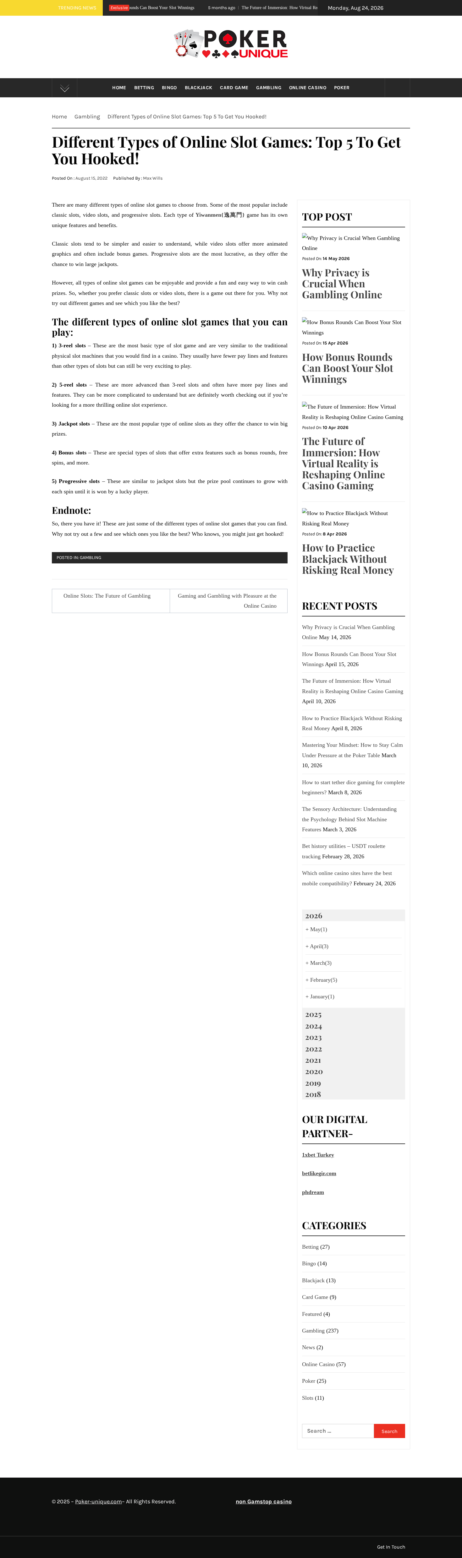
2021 (313, 1060)
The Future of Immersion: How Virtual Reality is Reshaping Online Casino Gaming (264, 7)
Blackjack (198, 87)
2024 (313, 1025)
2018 (313, 1094)
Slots (307, 1398)
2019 (313, 1083)
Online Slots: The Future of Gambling (107, 596)
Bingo (169, 87)
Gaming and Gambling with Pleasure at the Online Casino (227, 601)
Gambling (268, 87)
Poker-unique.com (98, 1501)
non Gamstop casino (264, 1501)
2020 (314, 1071)
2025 (313, 1014)
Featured (312, 1314)
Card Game (234, 87)
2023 (313, 1037)
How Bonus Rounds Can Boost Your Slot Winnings (347, 367)
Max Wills (153, 178)
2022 (313, 1048)
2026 (313, 915)
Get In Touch (391, 1547)
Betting (144, 87)
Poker (342, 87)
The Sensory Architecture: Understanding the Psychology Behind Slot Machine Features (349, 819)
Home (119, 87)
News (308, 1347)
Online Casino (307, 87)
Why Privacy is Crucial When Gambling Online (342, 283)
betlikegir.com (319, 1173)
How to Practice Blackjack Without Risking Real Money (348, 558)
